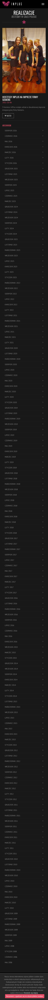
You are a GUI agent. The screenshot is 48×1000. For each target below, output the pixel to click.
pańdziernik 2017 (12, 549)
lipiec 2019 (9, 435)
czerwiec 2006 (11, 957)
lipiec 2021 (9, 332)
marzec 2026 (10, 152)
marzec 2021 (10, 337)
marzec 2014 (10, 685)
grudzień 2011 (11, 805)
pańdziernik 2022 (12, 283)
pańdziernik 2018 (12, 484)
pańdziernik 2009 (12, 924)
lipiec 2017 (9, 560)
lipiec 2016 (9, 625)
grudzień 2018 (11, 473)
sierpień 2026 (11, 130)
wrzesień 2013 (11, 712)
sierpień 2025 (11, 185)
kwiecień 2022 (11, 304)
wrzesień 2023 (11, 255)
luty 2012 (9, 794)
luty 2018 (9, 527)
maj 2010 (8, 892)
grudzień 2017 (11, 538)
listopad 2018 (11, 478)
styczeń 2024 (11, 234)
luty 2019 (9, 462)
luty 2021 (9, 342)
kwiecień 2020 (11, 386)
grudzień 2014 (11, 663)
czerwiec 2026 (11, 136)
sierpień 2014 (11, 674)
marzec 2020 (10, 391)
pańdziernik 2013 (12, 707)
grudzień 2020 (11, 348)
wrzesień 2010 (11, 875)
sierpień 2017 (11, 554)
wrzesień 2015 (11, 647)
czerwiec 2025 (11, 196)
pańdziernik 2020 (12, 359)
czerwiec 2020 (11, 375)
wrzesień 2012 (11, 766)
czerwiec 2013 (11, 723)
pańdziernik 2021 (12, 321)
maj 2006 (8, 962)
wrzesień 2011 (11, 821)
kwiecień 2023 (11, 266)
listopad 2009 (11, 919)
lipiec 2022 (9, 299)
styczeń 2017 (11, 592)
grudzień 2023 (11, 239)
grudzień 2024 (11, 207)
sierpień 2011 (11, 826)
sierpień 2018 (11, 495)
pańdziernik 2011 (12, 815)
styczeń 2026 (11, 163)
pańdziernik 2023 (12, 250)
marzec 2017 (10, 582)
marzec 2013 (10, 739)
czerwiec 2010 (11, 886)
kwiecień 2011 (11, 837)
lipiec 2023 (9, 261)
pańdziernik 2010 (12, 870)
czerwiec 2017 (11, 565)
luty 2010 (9, 908)
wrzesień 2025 (11, 179)
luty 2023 (9, 272)
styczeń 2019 (11, 468)
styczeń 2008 (11, 951)
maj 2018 (8, 511)
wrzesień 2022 (11, 288)
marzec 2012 (10, 788)
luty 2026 (9, 158)
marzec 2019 (10, 457)
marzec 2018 (10, 522)
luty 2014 (9, 690)
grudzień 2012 (11, 750)
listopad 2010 (11, 864)
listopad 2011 (11, 810)
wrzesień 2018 (11, 489)
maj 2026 (8, 141)
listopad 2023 (11, 245)
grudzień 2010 (11, 859)
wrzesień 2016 (11, 614)
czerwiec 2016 (11, 631)
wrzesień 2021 (11, 326)
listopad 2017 (11, 544)
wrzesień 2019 (11, 424)
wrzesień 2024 (11, 217)
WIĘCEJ (8, 116)
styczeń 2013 (11, 745)
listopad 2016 (11, 603)
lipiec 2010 (9, 881)
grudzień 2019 (11, 408)
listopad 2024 (11, 212)
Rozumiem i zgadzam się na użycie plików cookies (24, 996)
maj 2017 (8, 571)
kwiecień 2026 (11, 147)
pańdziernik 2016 (12, 609)
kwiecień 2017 (11, 576)
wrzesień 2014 (11, 669)
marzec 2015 (10, 652)
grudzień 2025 (11, 168)
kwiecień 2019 (11, 451)
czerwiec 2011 (11, 832)
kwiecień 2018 (11, 516)
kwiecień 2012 (11, 783)
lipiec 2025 (9, 190)
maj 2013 (8, 728)
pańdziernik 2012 (12, 761)
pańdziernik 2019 (12, 419)
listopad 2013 (11, 701)
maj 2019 (8, 446)
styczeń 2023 (11, 277)
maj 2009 (8, 940)
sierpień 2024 (11, 223)
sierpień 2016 (11, 620)
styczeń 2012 (11, 799)
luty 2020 (9, 397)
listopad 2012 (11, 756)
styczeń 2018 (11, 533)
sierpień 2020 (11, 364)
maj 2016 (8, 636)
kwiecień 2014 (11, 679)
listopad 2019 (11, 413)
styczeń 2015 (11, 658)
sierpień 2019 (11, 429)
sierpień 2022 (11, 294)
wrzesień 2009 (11, 930)
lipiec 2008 (9, 946)
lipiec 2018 (9, 500)
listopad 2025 (11, 174)
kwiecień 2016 (11, 641)
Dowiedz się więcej (31, 993)
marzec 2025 (10, 201)
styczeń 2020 (11, 402)
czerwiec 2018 (11, 506)
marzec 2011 (10, 843)
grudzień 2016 (11, 598)
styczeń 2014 (11, 696)
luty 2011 (9, 848)
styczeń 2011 (11, 853)
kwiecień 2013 (11, 734)
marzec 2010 (10, 902)
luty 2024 (9, 228)
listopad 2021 (11, 315)
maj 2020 (8, 381)
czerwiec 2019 (11, 440)
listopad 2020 (11, 353)
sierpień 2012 (11, 772)
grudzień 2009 (11, 913)
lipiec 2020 (9, 370)
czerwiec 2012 (11, 777)
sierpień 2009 (11, 935)
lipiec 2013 (9, 718)
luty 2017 (9, 587)
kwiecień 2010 (11, 897)
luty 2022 (9, 310)
